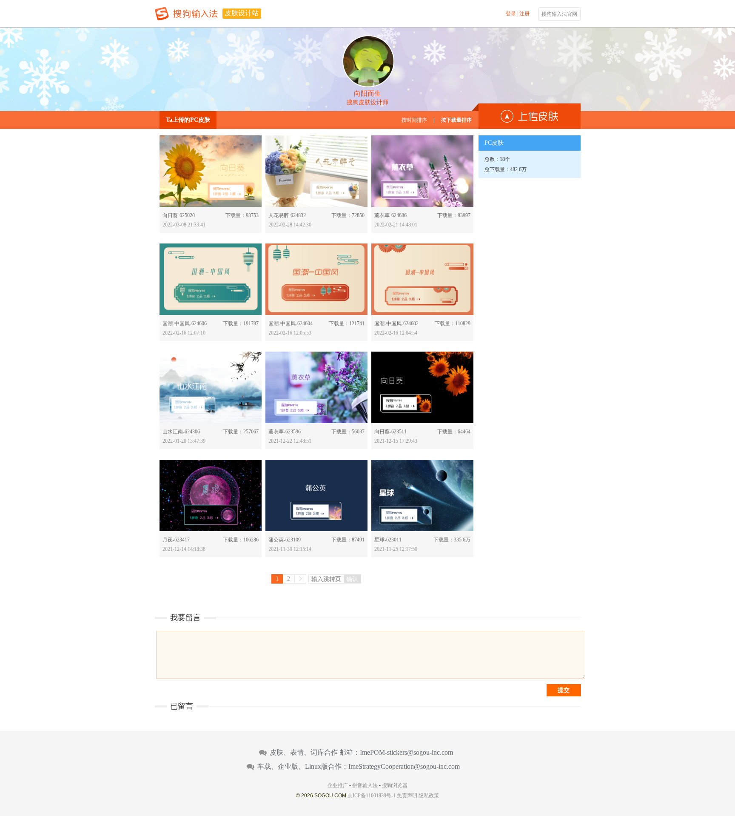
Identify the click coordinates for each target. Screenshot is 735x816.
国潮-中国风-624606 (184, 323)
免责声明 (407, 796)
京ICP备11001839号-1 (372, 796)
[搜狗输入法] (186, 13)
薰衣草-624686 (390, 215)
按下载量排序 (456, 120)
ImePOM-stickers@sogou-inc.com (406, 752)
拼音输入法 (365, 785)
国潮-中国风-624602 (396, 323)
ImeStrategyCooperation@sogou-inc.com (404, 766)
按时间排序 (414, 120)
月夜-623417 (176, 540)
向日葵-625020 (178, 215)
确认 (352, 578)
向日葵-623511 (390, 432)
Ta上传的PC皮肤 (188, 120)
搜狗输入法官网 (559, 14)
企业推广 (338, 785)
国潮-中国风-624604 (290, 323)
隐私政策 (429, 796)
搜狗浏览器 (394, 785)
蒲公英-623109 (284, 540)
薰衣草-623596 (284, 432)
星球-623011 (388, 540)
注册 (524, 14)
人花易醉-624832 (287, 215)
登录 (511, 14)
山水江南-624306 (181, 432)
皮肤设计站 (242, 13)
